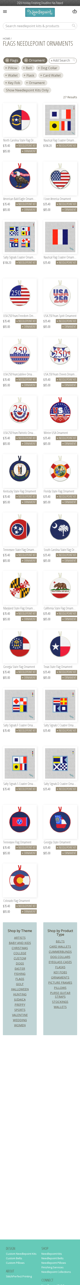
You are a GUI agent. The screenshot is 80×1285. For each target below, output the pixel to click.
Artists (20, 938)
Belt (29, 68)
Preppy (20, 1005)
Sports (19, 1010)
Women (20, 1025)
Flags (19, 979)
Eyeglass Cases (60, 962)
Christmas (20, 948)
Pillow (12, 68)
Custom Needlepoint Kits (21, 1254)
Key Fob (14, 83)
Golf (20, 984)
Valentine (20, 1015)
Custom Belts (14, 1258)
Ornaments (60, 977)
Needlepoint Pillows (53, 1263)
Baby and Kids (20, 943)
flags (14, 60)
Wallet (13, 75)
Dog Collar (49, 68)
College (20, 953)
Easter (20, 968)
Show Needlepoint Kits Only (27, 90)
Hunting (19, 994)
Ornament (37, 60)
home (6, 38)
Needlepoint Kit (26, 145)
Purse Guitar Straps (60, 995)
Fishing (19, 974)
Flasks (60, 967)
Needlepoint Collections (56, 1272)
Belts (60, 941)
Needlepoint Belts (52, 1258)
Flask (30, 75)
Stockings (60, 1002)
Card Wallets (60, 946)
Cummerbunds (60, 952)
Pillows (60, 988)
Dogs (20, 963)
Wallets (60, 1007)
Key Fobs (60, 972)
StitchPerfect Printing (19, 1276)
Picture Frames (60, 983)
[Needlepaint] (40, 13)
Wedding (20, 1020)
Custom (20, 958)
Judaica (20, 999)
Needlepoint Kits (51, 1254)
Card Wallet (52, 75)
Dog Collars (60, 957)
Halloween (20, 989)
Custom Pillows (15, 1263)
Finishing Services (52, 1267)
